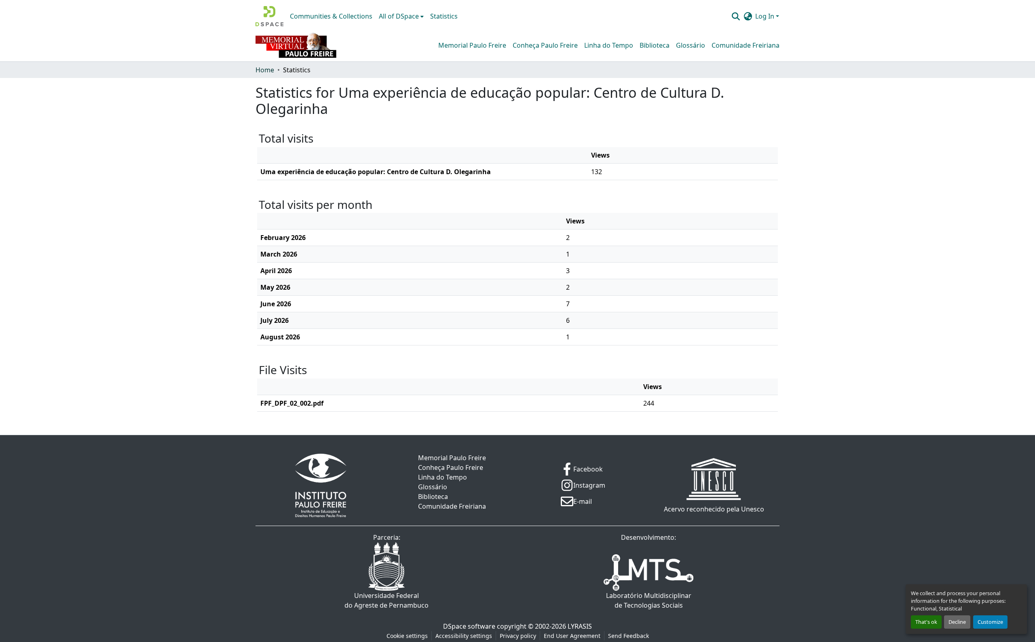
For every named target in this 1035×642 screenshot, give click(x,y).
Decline (957, 621)
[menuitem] (401, 16)
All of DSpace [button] (399, 16)
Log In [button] (765, 16)
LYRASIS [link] (580, 626)
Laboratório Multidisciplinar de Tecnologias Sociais (648, 600)
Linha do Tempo (608, 45)
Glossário (690, 45)
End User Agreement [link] (572, 636)
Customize (990, 621)
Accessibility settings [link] (463, 636)
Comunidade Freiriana (745, 45)
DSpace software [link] (469, 626)
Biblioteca (655, 45)
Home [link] (265, 69)
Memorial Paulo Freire (472, 45)
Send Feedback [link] (628, 636)
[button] (269, 16)
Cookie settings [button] (407, 636)
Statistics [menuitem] (444, 16)
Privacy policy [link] (518, 636)
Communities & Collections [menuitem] (331, 16)
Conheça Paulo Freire (545, 45)
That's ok (926, 621)
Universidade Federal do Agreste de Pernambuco (386, 600)
